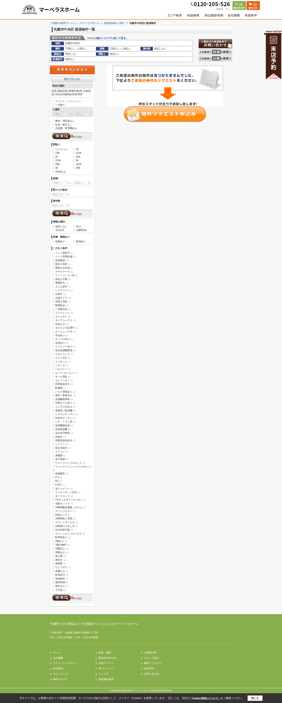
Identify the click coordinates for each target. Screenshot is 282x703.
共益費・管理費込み (66, 128)
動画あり (81, 241)
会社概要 (58, 657)
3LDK (79, 164)
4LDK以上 (60, 171)
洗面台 (60, 436)
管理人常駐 (62, 301)
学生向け (61, 335)
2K (56, 156)
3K (77, 160)
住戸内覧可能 (64, 529)
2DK (78, 156)
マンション (75, 101)
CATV (59, 484)
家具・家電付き (65, 395)
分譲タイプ (62, 297)
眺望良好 (61, 305)
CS (58, 477)
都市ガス (61, 586)
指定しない (61, 226)
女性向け (61, 342)
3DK (57, 164)
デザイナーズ (64, 271)
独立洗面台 (62, 447)
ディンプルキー (65, 511)
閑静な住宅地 (64, 267)
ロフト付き (62, 357)
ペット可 (104, 673)
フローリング (64, 354)
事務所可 (61, 282)
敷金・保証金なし (65, 120)
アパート (60, 101)
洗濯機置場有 (64, 399)
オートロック (64, 496)
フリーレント (64, 312)
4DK (78, 167)
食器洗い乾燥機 (65, 410)
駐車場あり (62, 537)
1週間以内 (81, 230)
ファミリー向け (65, 346)
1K (77, 149)
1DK (57, 152)
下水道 (60, 589)
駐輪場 (60, 387)
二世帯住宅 (62, 309)
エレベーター (64, 380)
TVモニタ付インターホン (70, 499)
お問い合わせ (151, 673)
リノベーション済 (66, 275)
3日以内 (59, 230)
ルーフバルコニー (66, 373)
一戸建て (60, 104)
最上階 (60, 556)
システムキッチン (66, 414)
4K (56, 167)
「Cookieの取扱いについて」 (205, 698)
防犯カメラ (62, 514)
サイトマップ (60, 673)
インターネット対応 (67, 492)
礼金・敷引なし (63, 124)
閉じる (255, 698)
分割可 (60, 294)
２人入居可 (62, 286)
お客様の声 (150, 652)
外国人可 (61, 324)
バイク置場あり (65, 391)
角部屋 (60, 563)
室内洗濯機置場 (65, 350)
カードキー (62, 316)
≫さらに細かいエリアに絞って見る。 (107, 38)
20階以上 (61, 552)
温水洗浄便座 (64, 432)
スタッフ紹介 (151, 657)
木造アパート (106, 663)
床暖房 (60, 455)
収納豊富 (61, 473)
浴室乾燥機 (62, 429)
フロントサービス (66, 522)
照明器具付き (64, 384)
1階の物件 (62, 544)
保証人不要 (62, 279)
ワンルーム (61, 149)
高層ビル (61, 571)
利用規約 (58, 668)
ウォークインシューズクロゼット (72, 468)
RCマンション (107, 668)
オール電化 (62, 376)
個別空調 (61, 582)
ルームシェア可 (65, 331)
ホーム (57, 652)
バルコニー (62, 369)
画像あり (60, 241)
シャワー (61, 444)
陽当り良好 (62, 264)
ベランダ (61, 365)
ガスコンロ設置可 (66, 327)
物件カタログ (60, 679)
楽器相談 (61, 260)
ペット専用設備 (65, 256)
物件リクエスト (153, 663)
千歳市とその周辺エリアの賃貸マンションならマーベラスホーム (94, 623)
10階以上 (61, 548)
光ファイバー (64, 488)
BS (58, 481)
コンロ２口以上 (65, 406)
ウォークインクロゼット (70, 463)
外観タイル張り (65, 402)
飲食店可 (61, 574)
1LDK (79, 152)
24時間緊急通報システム (70, 507)
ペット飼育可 (64, 252)
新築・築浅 (105, 652)
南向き (60, 559)
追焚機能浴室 (64, 425)
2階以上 (61, 541)
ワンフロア (62, 567)
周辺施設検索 (106, 679)
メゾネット (62, 361)
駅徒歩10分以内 (107, 657)
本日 (78, 226)
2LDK (58, 160)
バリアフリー (64, 290)
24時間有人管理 (65, 518)
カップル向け (64, 339)
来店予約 (149, 668)
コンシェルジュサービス (70, 533)
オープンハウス (65, 320)
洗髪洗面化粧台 (65, 440)
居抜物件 (61, 578)
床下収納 (61, 459)
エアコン (61, 451)
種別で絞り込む (72, 79)
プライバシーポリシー (65, 663)
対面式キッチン (65, 418)
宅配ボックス (64, 503)
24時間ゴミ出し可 (66, 526)
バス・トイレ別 (65, 421)
